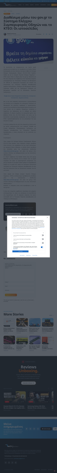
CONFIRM (20, 251)
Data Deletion (22, 255)
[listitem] (28, 232)
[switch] (42, 235)
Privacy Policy (34, 255)
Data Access (28, 255)
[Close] (48, 218)
